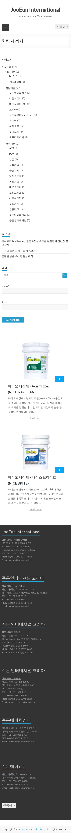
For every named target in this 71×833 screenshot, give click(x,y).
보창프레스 (15, 192)
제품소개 (7, 66)
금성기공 (14, 164)
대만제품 (10, 71)
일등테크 (14, 209)
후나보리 (14, 131)
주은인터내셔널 (18, 220)
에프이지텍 (15, 198)
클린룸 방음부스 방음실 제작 (17, 256)
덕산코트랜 (15, 175)
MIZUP (13, 76)
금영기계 (14, 170)
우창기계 (14, 203)
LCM (11, 153)
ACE (11, 148)
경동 (11, 159)
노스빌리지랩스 (18, 92)
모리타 (13, 109)
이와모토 (14, 126)
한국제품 (10, 143)
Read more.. (36, 418)
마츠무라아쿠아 (18, 103)
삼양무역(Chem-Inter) (21, 115)
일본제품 (10, 88)
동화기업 (14, 181)
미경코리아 (15, 187)
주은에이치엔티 (18, 214)
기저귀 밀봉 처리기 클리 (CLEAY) (19, 250)
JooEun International (35, 9)
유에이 (13, 120)
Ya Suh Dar (15, 81)
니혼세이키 (15, 98)
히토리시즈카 (16, 137)
